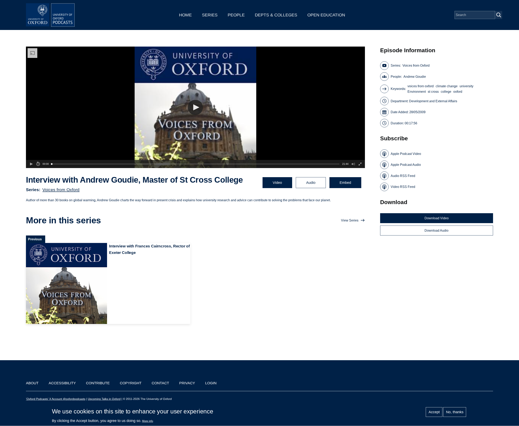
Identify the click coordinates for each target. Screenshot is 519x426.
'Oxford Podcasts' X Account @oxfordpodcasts (55, 398)
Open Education (326, 15)
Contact (160, 383)
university (466, 86)
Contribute (98, 383)
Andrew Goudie (414, 76)
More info (147, 421)
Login (211, 383)
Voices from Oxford (60, 189)
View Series (349, 220)
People (236, 15)
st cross (433, 91)
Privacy (187, 383)
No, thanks (454, 412)
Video (277, 183)
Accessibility (62, 383)
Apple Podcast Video (406, 153)
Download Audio (436, 230)
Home (185, 15)
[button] (195, 107)
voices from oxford (420, 86)
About (32, 383)
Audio (310, 183)
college (446, 91)
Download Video (437, 218)
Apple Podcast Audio (406, 164)
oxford (457, 91)
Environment (416, 91)
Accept (434, 412)
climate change (447, 86)
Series (210, 15)
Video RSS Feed (403, 187)
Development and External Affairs (433, 101)
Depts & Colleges (276, 15)
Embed (345, 183)
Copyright (131, 383)
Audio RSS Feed (403, 176)
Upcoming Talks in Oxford (104, 398)
